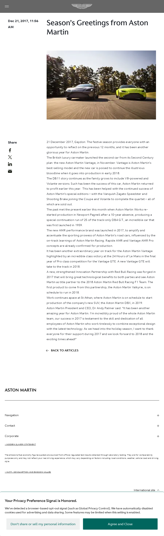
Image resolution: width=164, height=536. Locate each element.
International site (144, 490)
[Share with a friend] (11, 172)
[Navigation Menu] (7, 6)
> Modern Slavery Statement (20, 444)
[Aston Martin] (82, 6)
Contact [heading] (10, 425)
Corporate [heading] (12, 436)
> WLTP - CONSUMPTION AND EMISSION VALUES (28, 472)
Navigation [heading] (12, 415)
